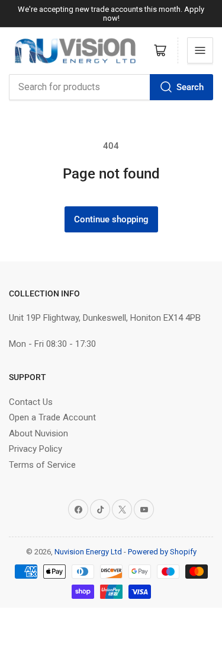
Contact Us (31, 402)
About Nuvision (38, 433)
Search (190, 87)
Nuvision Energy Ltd (88, 551)
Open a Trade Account (52, 417)
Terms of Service (42, 464)
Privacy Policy (35, 448)
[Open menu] (200, 50)
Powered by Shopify (162, 551)
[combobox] (111, 87)
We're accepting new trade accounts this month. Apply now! (111, 14)
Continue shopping (111, 219)
